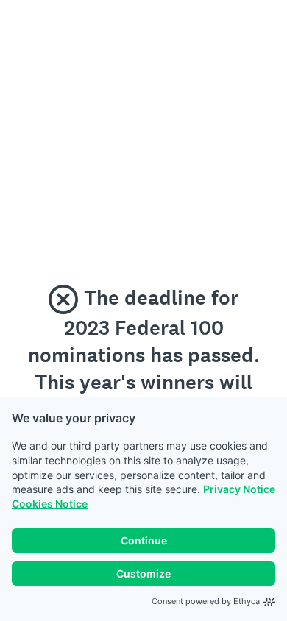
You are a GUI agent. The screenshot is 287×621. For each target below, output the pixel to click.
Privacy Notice (239, 489)
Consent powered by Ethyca (206, 601)
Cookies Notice (50, 503)
